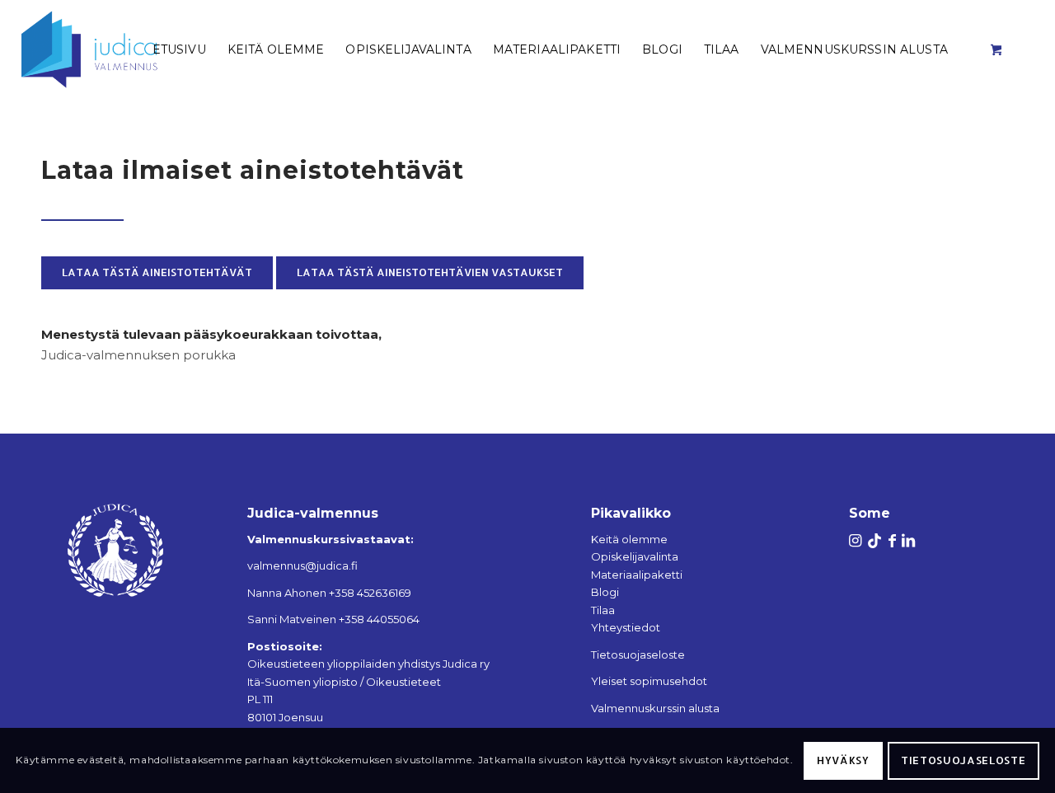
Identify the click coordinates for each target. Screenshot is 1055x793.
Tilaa (603, 610)
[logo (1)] (109, 49)
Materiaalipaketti (636, 574)
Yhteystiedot (625, 627)
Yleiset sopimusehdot (649, 680)
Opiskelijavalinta (634, 556)
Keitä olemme (629, 539)
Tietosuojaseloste (638, 654)
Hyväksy (843, 760)
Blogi (605, 591)
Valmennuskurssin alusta (655, 708)
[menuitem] (179, 49)
